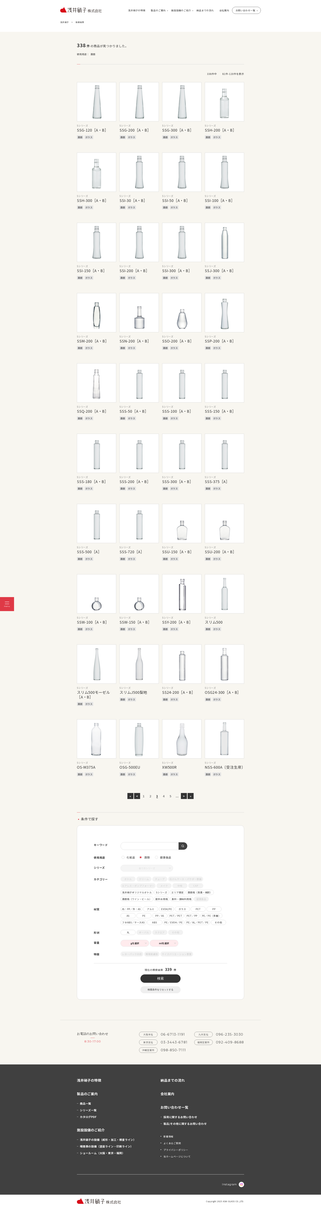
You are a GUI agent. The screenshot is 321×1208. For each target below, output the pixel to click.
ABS (154, 922)
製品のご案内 (158, 10)
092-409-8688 (230, 1042)
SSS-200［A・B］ (135, 481)
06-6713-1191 (173, 1034)
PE (144, 915)
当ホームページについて (177, 1156)
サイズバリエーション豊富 (177, 954)
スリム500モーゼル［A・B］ (93, 694)
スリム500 (214, 622)
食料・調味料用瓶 (181, 899)
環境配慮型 (152, 954)
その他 (218, 922)
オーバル (144, 932)
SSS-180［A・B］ (92, 481)
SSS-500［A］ (89, 551)
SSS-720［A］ (132, 551)
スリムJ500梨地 (133, 692)
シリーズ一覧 (88, 1110)
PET (198, 909)
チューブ (160, 879)
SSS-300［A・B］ (177, 481)
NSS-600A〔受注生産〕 (225, 767)
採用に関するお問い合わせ (180, 1117)
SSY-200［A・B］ (177, 622)
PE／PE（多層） (211, 915)
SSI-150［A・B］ (92, 270)
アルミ (150, 909)
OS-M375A (86, 767)
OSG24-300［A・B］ (223, 692)
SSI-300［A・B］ (177, 270)
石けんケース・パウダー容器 (185, 879)
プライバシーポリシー (176, 1149)
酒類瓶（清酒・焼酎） (200, 892)
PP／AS (159, 915)
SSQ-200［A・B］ (93, 411)
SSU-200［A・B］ (220, 551)
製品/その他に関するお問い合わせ (185, 1124)
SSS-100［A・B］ (177, 411)
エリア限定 (177, 892)
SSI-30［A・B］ (133, 200)
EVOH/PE (166, 909)
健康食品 (165, 857)
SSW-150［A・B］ (136, 622)
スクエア (160, 932)
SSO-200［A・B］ (178, 340)
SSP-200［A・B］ (220, 340)
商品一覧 (85, 1103)
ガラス (182, 909)
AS (128, 915)
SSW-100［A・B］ (93, 622)
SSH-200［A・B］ (220, 130)
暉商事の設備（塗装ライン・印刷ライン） (106, 1146)
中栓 (179, 885)
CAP (195, 885)
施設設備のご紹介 (181, 10)
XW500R (169, 767)
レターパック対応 (132, 954)
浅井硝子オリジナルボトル (137, 892)
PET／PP (192, 915)
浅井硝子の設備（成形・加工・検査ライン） (108, 1140)
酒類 (147, 857)
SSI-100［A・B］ (220, 200)
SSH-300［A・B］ (93, 200)
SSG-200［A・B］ (135, 130)
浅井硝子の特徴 (136, 10)
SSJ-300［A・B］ (220, 270)
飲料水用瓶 (161, 899)
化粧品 (131, 857)
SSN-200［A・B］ (135, 340)
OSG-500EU (130, 767)
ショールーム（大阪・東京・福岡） (102, 1153)
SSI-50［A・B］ (176, 200)
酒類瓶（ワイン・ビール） (137, 899)
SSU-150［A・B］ (178, 551)
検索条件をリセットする (160, 989)
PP (214, 909)
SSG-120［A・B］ (92, 130)
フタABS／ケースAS (133, 922)
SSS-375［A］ (217, 481)
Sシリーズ (161, 892)
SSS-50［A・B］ (134, 411)
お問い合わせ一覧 (245, 10)
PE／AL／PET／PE (197, 922)
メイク (164, 885)
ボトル (128, 879)
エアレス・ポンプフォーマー (138, 885)
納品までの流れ (205, 10)
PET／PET (176, 915)
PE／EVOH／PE (173, 922)
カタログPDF (88, 1117)
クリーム (144, 879)
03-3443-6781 (174, 1042)
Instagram (229, 1184)
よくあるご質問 (172, 1143)
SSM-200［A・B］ (93, 340)
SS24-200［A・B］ (178, 692)
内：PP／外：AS (131, 909)
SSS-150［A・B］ (220, 411)
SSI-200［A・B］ (134, 270)
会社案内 (224, 10)
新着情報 (168, 1136)
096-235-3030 (229, 1034)
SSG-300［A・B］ (178, 130)
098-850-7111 (173, 1050)
